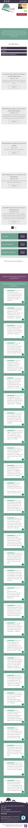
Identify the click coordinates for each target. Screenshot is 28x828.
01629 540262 (23, 1)
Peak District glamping (11, 116)
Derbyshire (4, 180)
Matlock (19, 818)
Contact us (6, 276)
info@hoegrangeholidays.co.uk (13, 811)
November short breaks (17, 114)
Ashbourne (14, 818)
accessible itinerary (11, 215)
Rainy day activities (14, 80)
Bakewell (3, 819)
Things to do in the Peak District (14, 182)
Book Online (21, 14)
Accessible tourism (6, 217)
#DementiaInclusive (14, 213)
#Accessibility (6, 213)
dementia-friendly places (17, 217)
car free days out (6, 80)
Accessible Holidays (7, 114)
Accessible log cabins (20, 215)
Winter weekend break (8, 118)
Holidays (9, 180)
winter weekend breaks (19, 118)
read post (14, 86)
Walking (21, 149)
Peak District (7, 149)
